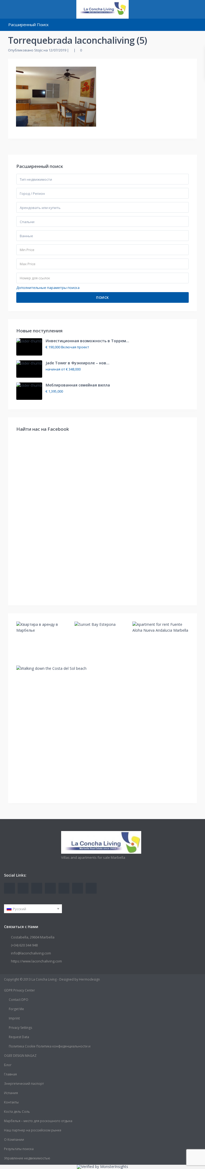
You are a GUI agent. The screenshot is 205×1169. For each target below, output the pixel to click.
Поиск (102, 297)
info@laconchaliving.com (31, 953)
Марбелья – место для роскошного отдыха (38, 1121)
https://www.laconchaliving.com (36, 961)
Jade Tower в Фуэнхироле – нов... (77, 362)
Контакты (11, 1102)
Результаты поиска (19, 1149)
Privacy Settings (20, 1027)
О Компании (14, 1139)
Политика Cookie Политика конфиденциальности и (49, 1046)
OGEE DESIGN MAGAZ (20, 1055)
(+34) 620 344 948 (24, 945)
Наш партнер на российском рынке (32, 1130)
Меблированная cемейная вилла (78, 385)
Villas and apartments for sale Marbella (93, 857)
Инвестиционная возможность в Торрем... (87, 340)
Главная (10, 1074)
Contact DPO (18, 999)
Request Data (19, 1037)
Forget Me (16, 1009)
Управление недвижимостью (27, 1158)
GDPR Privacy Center (19, 990)
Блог (7, 1065)
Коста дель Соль (17, 1111)
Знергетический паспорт (24, 1083)
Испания (11, 1093)
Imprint (14, 1018)
